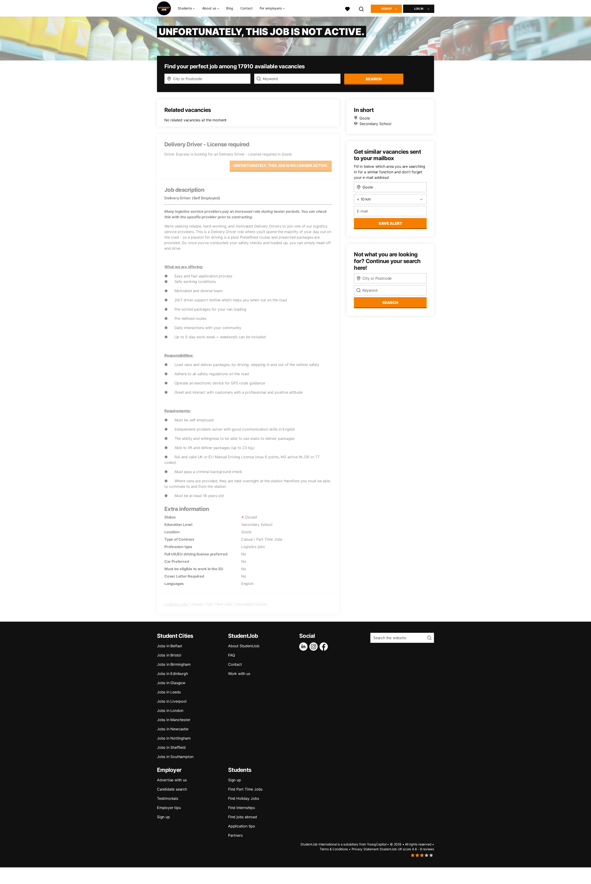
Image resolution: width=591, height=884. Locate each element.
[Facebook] (325, 646)
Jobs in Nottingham (173, 738)
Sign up (163, 817)
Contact (246, 8)
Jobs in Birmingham (173, 664)
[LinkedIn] (304, 646)
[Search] (361, 8)
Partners (235, 835)
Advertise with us (172, 780)
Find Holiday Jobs (243, 798)
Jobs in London (170, 710)
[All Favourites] (347, 8)
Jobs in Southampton (175, 756)
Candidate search (172, 789)
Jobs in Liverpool (172, 701)
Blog (229, 8)
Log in (418, 8)
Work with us (239, 673)
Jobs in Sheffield (171, 747)
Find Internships (241, 807)
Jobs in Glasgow (171, 682)
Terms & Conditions (334, 849)
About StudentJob (243, 646)
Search (374, 79)
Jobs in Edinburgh (172, 673)
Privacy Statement (365, 849)
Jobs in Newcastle (172, 729)
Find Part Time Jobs (245, 789)
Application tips (241, 826)
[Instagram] (314, 646)
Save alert (390, 223)
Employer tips (169, 807)
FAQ (231, 655)
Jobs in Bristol (169, 655)
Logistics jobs (176, 604)
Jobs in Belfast (169, 646)
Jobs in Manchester (173, 719)
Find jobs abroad (242, 817)
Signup (386, 8)
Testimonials (167, 798)
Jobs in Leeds (169, 692)
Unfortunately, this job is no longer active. (280, 165)
